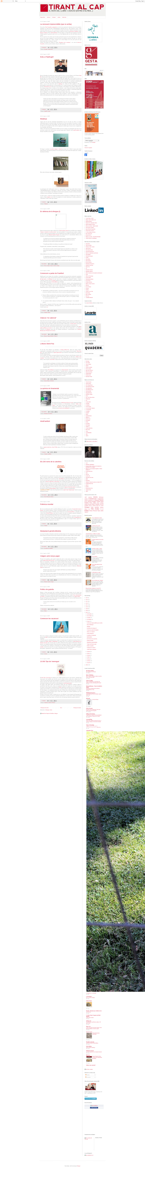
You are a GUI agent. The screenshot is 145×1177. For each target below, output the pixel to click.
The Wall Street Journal (90, 386)
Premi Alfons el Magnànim (51, 641)
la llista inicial (73, 323)
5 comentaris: (44, 109)
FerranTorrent (46, 548)
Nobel (89, 509)
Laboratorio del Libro (89, 477)
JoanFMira (49, 454)
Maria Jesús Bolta (89, 371)
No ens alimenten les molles (97, 517)
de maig (88, 655)
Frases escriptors (47, 265)
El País (87, 421)
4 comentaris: (44, 579)
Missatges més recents (45, 707)
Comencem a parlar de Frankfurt (52, 273)
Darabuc (87, 289)
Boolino (87, 486)
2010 (87, 606)
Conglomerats (100, 498)
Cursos (86, 500)
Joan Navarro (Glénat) (90, 227)
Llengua (58, 265)
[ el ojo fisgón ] (89, 996)
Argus (87, 431)
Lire (86, 400)
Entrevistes (64, 17)
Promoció (53, 702)
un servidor (52, 359)
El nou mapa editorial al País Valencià (97, 565)
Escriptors (46, 49)
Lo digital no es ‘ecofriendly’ (91, 993)
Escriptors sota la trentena (64, 42)
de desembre (89, 613)
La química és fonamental (49, 388)
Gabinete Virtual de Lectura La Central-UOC (94, 482)
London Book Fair (89, 471)
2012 (87, 603)
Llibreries (101, 507)
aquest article (77, 596)
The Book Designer (89, 256)
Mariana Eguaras (89, 221)
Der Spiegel (88, 425)
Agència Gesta (88, 489)
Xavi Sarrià (88, 362)
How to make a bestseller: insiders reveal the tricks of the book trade (94, 677)
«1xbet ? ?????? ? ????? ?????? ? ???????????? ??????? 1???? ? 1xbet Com (93, 726)
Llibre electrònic (95, 507)
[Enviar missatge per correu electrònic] (48, 47)
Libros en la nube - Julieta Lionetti (92, 225)
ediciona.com (88, 1020)
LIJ (102, 504)
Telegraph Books (89, 392)
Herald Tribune (50, 513)
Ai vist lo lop (88, 1012)
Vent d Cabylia (88, 364)
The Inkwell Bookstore (90, 251)
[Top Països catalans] (89, 1069)
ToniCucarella (50, 49)
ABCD (87, 435)
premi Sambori (53, 488)
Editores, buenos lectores (90, 283)
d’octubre (89, 617)
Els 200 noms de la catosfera (50, 462)
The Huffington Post (89, 389)
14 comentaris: (44, 47)
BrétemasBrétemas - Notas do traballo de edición (94, 686)
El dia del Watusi (95, 699)
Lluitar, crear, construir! (90, 1065)
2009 (87, 608)
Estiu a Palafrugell (46, 57)
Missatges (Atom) (49, 709)
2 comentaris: (44, 310)
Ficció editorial (94, 556)
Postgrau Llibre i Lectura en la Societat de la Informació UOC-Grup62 (93, 466)
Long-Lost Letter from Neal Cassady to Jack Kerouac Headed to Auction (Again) (94, 1028)
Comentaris (88, 1077)
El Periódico (88, 420)
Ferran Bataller (54, 32)
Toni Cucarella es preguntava (51, 27)
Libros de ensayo (89, 708)
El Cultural (88, 423)
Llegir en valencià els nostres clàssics (48, 232)
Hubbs (87, 414)
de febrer (88, 660)
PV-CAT (101, 509)
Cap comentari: (44, 263)
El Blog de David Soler (90, 713)
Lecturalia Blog (89, 719)
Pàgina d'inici (42, 17)
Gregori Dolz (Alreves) (90, 230)
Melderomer (88, 398)
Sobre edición (88, 260)
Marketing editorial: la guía (67, 402)
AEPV (87, 491)
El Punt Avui (88, 418)
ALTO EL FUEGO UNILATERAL (92, 1043)
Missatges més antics (77, 707)
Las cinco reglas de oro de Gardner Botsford (94, 1051)
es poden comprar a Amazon (56, 149)
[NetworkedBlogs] (94, 1105)
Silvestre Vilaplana (74, 31)
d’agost (88, 621)
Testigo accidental (89, 367)
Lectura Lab (88, 475)
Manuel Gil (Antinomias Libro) (91, 222)
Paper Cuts (88, 266)
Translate (93, 142)
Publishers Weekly (89, 394)
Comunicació (46, 702)
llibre (60, 687)
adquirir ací (49, 197)
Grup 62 (93, 504)
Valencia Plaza (88, 383)
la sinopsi (54, 280)
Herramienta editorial (89, 279)
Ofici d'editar (95, 509)
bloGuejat (87, 361)
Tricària (87, 365)
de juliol (88, 651)
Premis (91, 510)
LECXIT (87, 474)
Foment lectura (100, 501)
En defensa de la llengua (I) (50, 211)
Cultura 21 (87, 426)
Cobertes (86, 498)
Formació (54, 17)
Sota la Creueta (89, 1032)
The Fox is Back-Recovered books (92, 253)
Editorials (45, 581)
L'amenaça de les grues (96, 525)
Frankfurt (45, 312)
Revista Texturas (89, 262)
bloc (46, 677)
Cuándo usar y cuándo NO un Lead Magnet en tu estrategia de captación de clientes (94, 715)
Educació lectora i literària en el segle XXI (93, 588)
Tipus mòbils (100, 510)
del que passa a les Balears (46, 279)
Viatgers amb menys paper (50, 556)
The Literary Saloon (89, 249)
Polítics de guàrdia (47, 589)
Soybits (87, 257)
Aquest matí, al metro (90, 1017)
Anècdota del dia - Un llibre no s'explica (93, 533)
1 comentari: (44, 700)
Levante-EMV (88, 401)
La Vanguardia (88, 409)
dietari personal (65, 369)
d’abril (88, 657)
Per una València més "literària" (97, 580)
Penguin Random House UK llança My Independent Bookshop (97, 1057)
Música (48, 380)
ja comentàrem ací (77, 517)
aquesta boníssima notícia (70, 487)
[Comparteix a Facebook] (55, 47)
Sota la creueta (88, 368)
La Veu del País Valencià (90, 408)
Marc (46, 637)
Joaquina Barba (88, 373)
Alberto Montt (89, 1000)
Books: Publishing (89, 675)
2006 (87, 664)
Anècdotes (90, 497)
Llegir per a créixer (99, 505)
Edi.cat (94, 500)
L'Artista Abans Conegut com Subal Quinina (93, 1016)
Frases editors (92, 502)
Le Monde (87, 405)
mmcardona (88, 243)
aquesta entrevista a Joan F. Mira (50, 447)
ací (47, 307)
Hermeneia (88, 480)
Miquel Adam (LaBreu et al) (91, 219)
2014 (87, 599)
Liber (87, 472)
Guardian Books (89, 415)
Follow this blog (94, 1107)
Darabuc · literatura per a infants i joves (94, 1010)
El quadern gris (48, 86)
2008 (87, 610)
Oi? (86, 268)
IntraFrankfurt (45, 421)
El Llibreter (50, 413)
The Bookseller (88, 391)
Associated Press (71, 511)
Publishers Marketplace (90, 464)
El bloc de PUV (88, 235)
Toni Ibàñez (61, 478)
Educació (101, 500)
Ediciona (87, 285)
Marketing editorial (89, 271)
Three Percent (88, 248)
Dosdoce (87, 288)
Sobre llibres (88, 259)
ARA (87, 434)
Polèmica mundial (46, 504)
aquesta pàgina (76, 130)
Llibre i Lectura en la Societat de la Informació (94, 272)
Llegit (87, 274)
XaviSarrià (52, 380)
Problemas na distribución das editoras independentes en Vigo (93, 689)
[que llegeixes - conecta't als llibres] (89, 1155)
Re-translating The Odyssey (91, 671)
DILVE (87, 485)
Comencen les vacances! (49, 618)
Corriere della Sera (89, 428)
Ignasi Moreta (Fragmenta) (90, 229)
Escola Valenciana (47, 496)
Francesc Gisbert (43, 32)
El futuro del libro (89, 282)
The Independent (89, 388)
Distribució (46, 413)
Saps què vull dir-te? (89, 370)
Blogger (78, 1165)
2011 (87, 605)
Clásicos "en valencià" (48, 318)
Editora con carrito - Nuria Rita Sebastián (93, 236)
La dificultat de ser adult (96, 572)
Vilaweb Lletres (88, 382)
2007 (87, 612)
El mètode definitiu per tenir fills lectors (97, 540)
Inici (61, 707)
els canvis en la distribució (63, 408)
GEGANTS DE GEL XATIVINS (96, 1033)
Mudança (43, 119)
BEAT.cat (87, 296)
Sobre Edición (89, 1046)
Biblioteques (101, 497)
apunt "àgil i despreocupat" (69, 489)
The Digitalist (88, 254)
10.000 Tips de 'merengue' (49, 661)
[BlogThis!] (52, 47)
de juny (88, 653)
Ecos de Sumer (88, 286)
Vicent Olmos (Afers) (90, 218)
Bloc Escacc (88, 429)
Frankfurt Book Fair (89, 483)
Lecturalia (87, 403)
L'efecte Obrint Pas (47, 344)
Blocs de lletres (88, 294)
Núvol (87, 395)
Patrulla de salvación (89, 265)
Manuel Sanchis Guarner (54, 234)
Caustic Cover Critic (89, 291)
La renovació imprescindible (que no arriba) (56, 24)
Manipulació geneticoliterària (50, 531)
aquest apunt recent (58, 352)
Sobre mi (48, 17)
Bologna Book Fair (89, 488)
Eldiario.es (87, 417)
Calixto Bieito (55, 281)
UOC (87, 463)
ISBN (87, 479)
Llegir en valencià (53, 265)
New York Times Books (90, 397)
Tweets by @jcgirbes (88, 147)
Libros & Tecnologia (90, 725)
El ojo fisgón (88, 280)
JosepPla (45, 111)
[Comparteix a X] (54, 47)
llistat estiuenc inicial (64, 230)
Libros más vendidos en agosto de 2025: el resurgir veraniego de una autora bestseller (93, 721)
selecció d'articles (89, 302)
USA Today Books (89, 385)
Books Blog (88, 292)
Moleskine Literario (89, 269)
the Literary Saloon (90, 670)
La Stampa (87, 411)
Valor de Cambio (89, 680)
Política (49, 312)
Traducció (55, 336)
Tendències (46, 203)
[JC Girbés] (86, 155)
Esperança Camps (89, 376)
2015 (87, 597)
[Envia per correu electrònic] (51, 47)
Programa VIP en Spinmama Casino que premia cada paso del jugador (93, 710)
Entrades (88, 1074)
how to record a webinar (90, 997)
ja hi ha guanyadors (68, 683)
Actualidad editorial (89, 297)
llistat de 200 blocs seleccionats (52, 481)
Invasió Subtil (88, 277)
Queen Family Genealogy (90, 1047)
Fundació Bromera (51, 336)
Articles (59, 17)
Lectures (49, 111)
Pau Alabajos (51, 369)
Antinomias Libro (89, 730)
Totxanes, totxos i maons (90, 246)
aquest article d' (49, 560)
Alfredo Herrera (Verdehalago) (91, 238)
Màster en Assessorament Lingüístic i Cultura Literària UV (94, 469)
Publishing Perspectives (90, 263)
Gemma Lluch (88, 374)
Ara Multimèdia (88, 432)
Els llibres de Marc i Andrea (97, 548)
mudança (60, 83)
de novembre (89, 615)
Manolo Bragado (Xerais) (90, 224)
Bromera (48, 329)
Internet (45, 380)
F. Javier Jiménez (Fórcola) (90, 232)
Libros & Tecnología (89, 276)
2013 (87, 601)
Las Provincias (88, 406)
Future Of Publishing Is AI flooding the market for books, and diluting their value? (93, 682)
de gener (88, 662)
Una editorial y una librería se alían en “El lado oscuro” (93, 1022)
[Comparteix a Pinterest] (56, 47)
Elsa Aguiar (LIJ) (89, 233)
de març (88, 658)
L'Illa (101, 504)
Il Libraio (87, 412)
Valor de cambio (89, 245)
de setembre (89, 619)
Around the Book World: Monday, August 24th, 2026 (93, 694)
